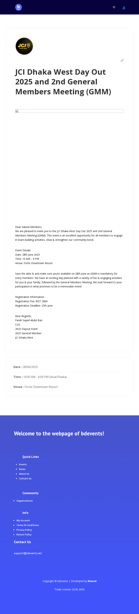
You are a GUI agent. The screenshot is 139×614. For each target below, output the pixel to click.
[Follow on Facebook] (17, 569)
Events (23, 464)
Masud (92, 581)
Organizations (24, 501)
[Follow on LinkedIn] (24, 569)
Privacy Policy (24, 530)
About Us (24, 474)
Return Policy (23, 534)
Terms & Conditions (27, 525)
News (22, 469)
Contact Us (25, 478)
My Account (23, 520)
